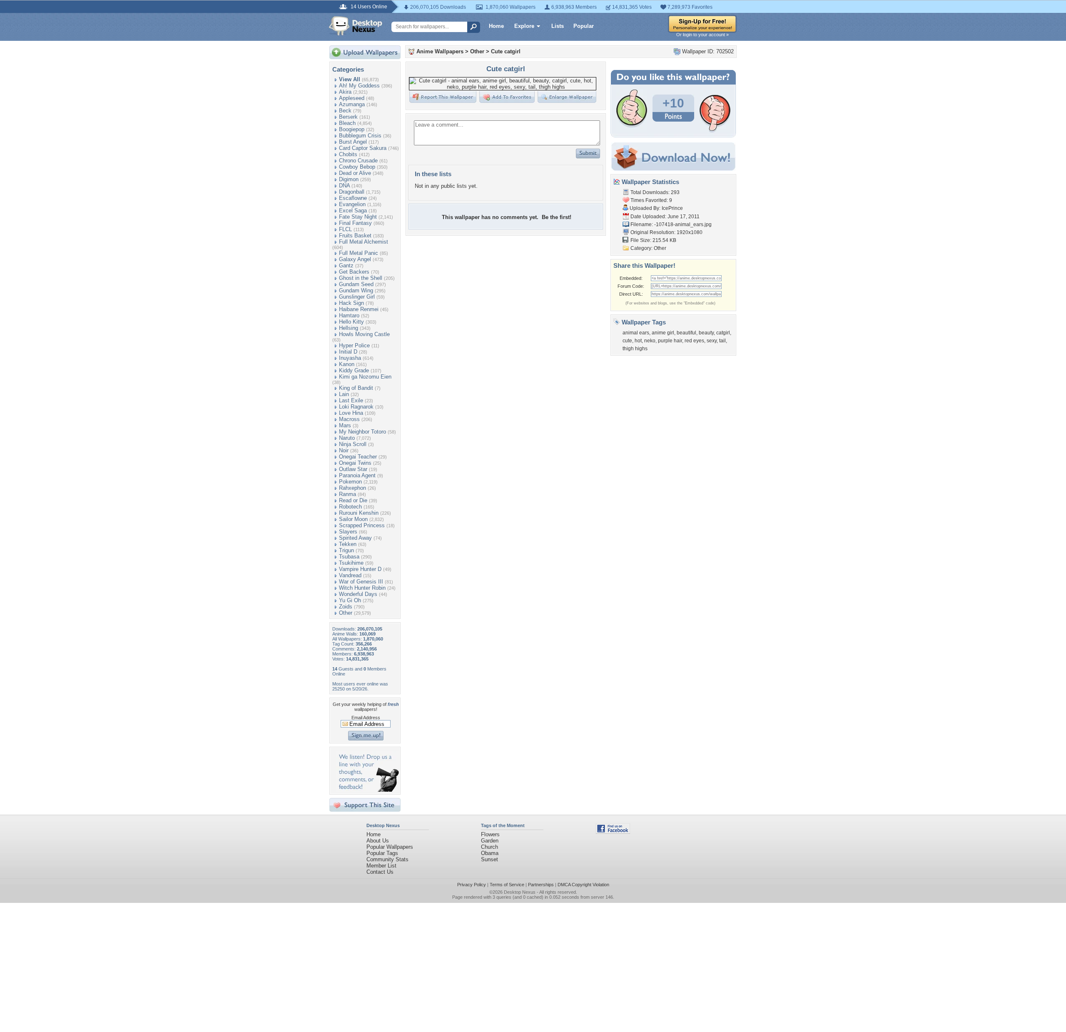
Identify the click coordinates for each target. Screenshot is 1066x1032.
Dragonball (351, 192)
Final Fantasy (355, 223)
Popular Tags (382, 853)
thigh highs (635, 348)
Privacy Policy (471, 884)
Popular (583, 26)
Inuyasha (350, 358)
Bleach (347, 123)
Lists (557, 26)
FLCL (345, 229)
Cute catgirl (506, 51)
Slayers (348, 531)
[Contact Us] (367, 790)
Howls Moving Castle (364, 334)
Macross (349, 419)
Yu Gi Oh (350, 600)
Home (496, 26)
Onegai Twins (355, 463)
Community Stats (387, 859)
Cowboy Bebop (357, 167)
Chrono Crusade (358, 160)
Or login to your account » (702, 34)
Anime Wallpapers (439, 51)
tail (722, 341)
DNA (344, 185)
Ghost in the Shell (360, 278)
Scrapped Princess (362, 525)
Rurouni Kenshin (359, 513)
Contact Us (380, 872)
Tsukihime (351, 563)
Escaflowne (353, 198)
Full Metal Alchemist (363, 242)
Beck (345, 110)
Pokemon (350, 482)
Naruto (347, 438)
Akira (345, 92)
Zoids (345, 606)
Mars (345, 425)
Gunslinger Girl (357, 297)
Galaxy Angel (355, 259)
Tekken (347, 544)
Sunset (489, 859)
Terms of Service (507, 884)
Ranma (347, 494)
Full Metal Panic (358, 253)
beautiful (686, 333)
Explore (524, 26)
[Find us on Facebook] (613, 832)
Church (489, 847)
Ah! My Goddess (359, 85)
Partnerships (541, 884)
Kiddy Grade (354, 370)
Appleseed (351, 98)
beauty (706, 333)
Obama (489, 853)
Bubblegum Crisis (360, 135)
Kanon (346, 364)
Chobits (348, 154)
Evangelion (352, 204)
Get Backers (354, 272)
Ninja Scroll (352, 444)
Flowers (490, 834)
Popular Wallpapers (389, 847)
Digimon (349, 179)
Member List (381, 865)
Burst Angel (353, 142)
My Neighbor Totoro (362, 432)
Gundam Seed (356, 284)
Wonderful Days (358, 594)
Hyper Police (354, 345)
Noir (344, 450)
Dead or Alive (355, 173)
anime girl (663, 333)
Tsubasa (349, 556)
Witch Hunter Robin (362, 588)
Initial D (348, 352)
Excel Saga (353, 210)
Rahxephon (352, 488)
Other (345, 613)
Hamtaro (349, 315)
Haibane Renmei (359, 309)
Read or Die (353, 500)
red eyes (694, 341)
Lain (344, 394)
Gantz (346, 265)
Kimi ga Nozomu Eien (365, 377)
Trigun (346, 550)
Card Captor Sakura (362, 148)
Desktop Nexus (519, 892)
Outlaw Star (353, 469)
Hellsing (348, 328)
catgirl (723, 333)
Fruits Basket (355, 235)
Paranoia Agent (357, 475)
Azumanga (352, 104)
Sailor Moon (353, 519)
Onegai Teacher (358, 457)
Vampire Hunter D (360, 569)
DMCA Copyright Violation (583, 884)
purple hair (670, 341)
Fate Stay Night (358, 217)
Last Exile (351, 400)
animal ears (636, 333)
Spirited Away (355, 538)
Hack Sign (351, 303)
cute (627, 341)
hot (638, 341)
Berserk (348, 117)
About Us (377, 841)
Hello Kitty (351, 322)
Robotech (350, 507)
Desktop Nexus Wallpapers (355, 25)
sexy (712, 341)
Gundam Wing (356, 290)
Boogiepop (351, 129)
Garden (489, 841)
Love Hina (351, 413)
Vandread (350, 575)
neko (649, 341)
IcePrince (672, 208)
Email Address (365, 717)
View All (349, 79)
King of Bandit (356, 388)
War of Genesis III (361, 581)
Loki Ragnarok (356, 407)
